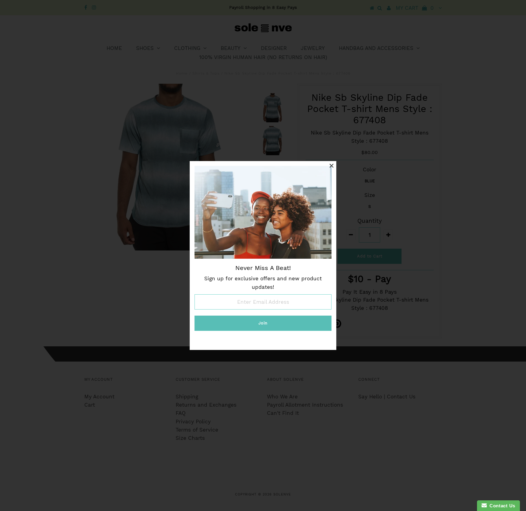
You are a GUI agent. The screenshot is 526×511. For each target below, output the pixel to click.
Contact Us (501, 505)
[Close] (331, 165)
